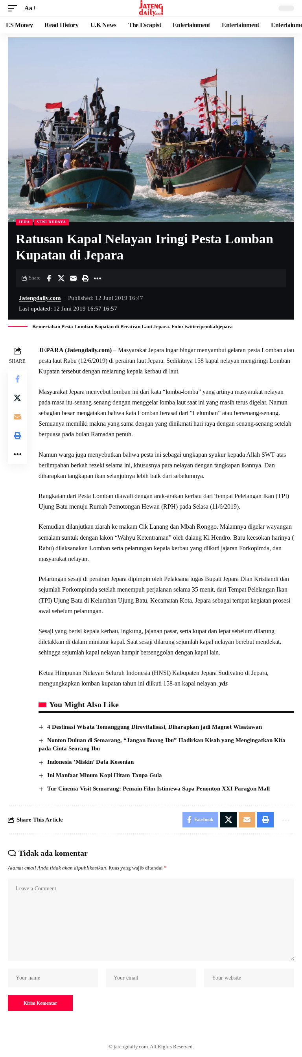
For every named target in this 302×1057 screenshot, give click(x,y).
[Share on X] (60, 278)
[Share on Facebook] (48, 278)
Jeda (24, 222)
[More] (97, 278)
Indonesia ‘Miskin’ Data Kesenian (90, 762)
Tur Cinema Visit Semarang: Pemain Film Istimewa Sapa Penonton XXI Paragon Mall (158, 788)
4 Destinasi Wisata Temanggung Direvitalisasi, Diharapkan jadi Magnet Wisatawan (154, 727)
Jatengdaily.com (40, 298)
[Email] (73, 278)
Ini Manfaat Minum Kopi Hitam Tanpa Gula (104, 775)
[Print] (85, 278)
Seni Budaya (51, 222)
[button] (14, 8)
